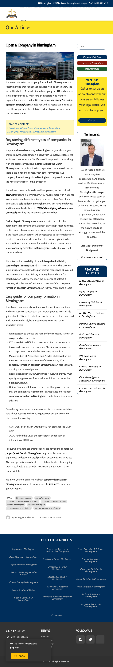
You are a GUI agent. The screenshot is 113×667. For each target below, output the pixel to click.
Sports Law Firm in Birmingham (57, 559)
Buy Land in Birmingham (23, 549)
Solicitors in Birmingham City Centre (23, 573)
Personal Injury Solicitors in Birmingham (92, 325)
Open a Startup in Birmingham (23, 582)
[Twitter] (90, 639)
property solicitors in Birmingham (23, 453)
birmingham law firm (23, 498)
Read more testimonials (92, 257)
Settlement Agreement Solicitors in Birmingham (57, 550)
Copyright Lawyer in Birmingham (91, 560)
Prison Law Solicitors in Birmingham (91, 570)
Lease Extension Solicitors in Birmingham (91, 550)
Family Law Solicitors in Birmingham (91, 282)
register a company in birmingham (47, 508)
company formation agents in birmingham (22, 501)
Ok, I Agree (19, 656)
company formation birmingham (54, 501)
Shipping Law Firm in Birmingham (57, 568)
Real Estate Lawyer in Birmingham (90, 347)
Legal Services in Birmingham (23, 564)
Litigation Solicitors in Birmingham (91, 605)
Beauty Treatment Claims (23, 590)
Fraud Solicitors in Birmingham (91, 586)
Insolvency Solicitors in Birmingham (91, 304)
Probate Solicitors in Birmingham (89, 336)
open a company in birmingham (18, 508)
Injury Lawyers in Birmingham (88, 293)
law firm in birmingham (15, 505)
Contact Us (56, 615)
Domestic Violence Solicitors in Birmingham (57, 597)
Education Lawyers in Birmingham (57, 577)
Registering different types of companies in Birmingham (34, 128)
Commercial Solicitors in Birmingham (92, 390)
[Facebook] (80, 639)
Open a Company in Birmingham (23, 598)
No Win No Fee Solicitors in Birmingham (92, 315)
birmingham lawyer (42, 498)
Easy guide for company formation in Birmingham (32, 131)
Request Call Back (92, 57)
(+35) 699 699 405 (98, 3)
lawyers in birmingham (36, 505)
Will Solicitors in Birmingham (87, 357)
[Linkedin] (100, 639)
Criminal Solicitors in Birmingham (90, 368)
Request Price (92, 68)
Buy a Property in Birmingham (23, 557)
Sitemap (44, 636)
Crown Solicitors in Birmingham (91, 579)
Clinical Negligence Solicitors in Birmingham (92, 379)
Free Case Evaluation (92, 63)
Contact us (54, 484)
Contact (22, 20)
